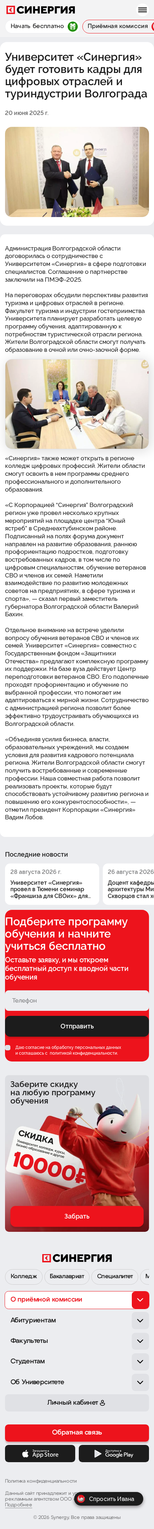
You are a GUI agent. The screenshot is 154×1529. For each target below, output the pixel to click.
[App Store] (40, 1453)
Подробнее (18, 1505)
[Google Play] (114, 1453)
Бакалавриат (67, 1277)
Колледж (24, 1277)
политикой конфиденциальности (83, 1053)
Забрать (77, 1216)
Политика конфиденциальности (40, 1481)
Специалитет (115, 1277)
